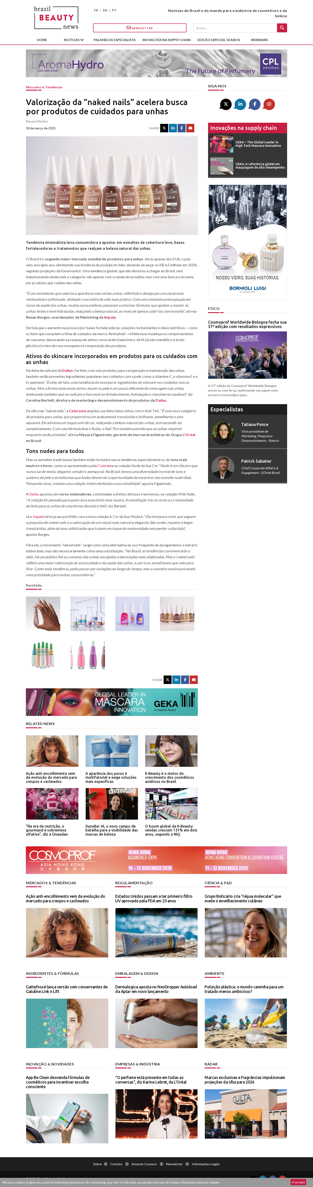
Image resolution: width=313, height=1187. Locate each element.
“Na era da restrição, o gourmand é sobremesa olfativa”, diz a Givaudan (47, 830)
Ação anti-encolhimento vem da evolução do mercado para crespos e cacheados (51, 777)
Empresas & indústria (137, 1064)
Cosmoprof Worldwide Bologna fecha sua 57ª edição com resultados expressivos (247, 324)
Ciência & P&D (218, 883)
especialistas (226, 409)
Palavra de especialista (115, 40)
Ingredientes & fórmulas (52, 973)
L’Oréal (189, 434)
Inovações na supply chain (167, 40)
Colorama (77, 411)
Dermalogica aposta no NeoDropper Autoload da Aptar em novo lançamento (156, 989)
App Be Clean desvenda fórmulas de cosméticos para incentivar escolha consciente (58, 1082)
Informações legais (206, 1164)
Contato (116, 1164)
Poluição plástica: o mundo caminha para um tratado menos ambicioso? (244, 989)
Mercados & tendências (44, 87)
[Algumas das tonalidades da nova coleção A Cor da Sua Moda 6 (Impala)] (89, 654)
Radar (211, 1064)
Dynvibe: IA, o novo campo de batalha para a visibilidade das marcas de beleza (111, 830)
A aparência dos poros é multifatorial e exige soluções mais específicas (111, 777)
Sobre (97, 1164)
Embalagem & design (136, 973)
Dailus (67, 370)
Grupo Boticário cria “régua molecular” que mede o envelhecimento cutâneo (243, 898)
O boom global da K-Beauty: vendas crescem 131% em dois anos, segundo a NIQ (171, 830)
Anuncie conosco (144, 1164)
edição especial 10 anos (219, 40)
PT (114, 10)
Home (42, 40)
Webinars (259, 40)
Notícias (72, 40)
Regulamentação (134, 883)
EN (105, 10)
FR (96, 10)
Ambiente (214, 973)
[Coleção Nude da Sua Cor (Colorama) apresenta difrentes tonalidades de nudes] (179, 614)
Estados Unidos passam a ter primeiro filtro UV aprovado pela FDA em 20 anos (153, 898)
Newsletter (142, 28)
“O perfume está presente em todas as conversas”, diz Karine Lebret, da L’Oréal (151, 1079)
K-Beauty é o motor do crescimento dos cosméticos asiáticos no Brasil (169, 777)
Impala (110, 317)
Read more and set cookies (200, 1182)
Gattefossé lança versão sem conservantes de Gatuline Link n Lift (67, 989)
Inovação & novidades (50, 1064)
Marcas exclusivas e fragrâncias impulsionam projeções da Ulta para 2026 (245, 1079)
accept (299, 1182)
